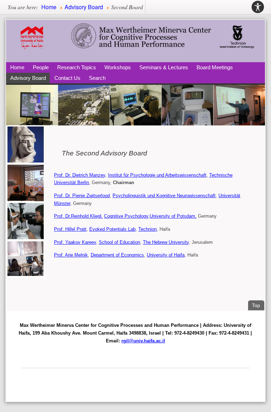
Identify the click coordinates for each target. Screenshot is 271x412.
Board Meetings (215, 67)
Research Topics (76, 67)
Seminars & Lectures (163, 67)
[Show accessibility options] (257, 7)
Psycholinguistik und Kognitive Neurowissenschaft (164, 195)
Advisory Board (28, 78)
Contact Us (67, 78)
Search (97, 78)
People (41, 67)
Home (17, 67)
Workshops (117, 67)
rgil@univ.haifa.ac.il (143, 340)
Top (258, 305)
